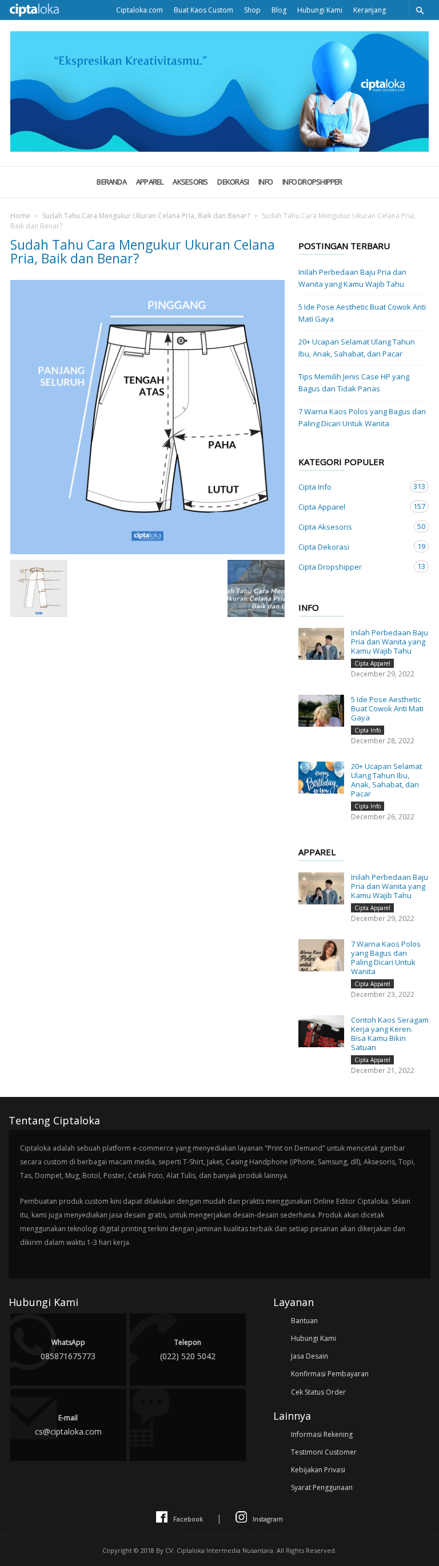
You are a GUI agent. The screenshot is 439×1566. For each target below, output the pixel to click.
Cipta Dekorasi (352, 546)
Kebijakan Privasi (318, 1470)
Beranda (111, 182)
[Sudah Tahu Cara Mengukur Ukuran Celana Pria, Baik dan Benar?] (147, 417)
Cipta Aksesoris (352, 526)
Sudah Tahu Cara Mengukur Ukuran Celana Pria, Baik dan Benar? (146, 216)
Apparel (149, 182)
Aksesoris (190, 182)
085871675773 (68, 1349)
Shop (252, 10)
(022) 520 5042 (187, 1349)
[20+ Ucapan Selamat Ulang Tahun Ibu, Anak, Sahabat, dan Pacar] (321, 778)
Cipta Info (352, 486)
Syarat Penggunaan (322, 1487)
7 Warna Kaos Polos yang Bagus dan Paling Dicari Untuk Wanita (362, 417)
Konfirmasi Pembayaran (330, 1374)
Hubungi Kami (319, 10)
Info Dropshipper (312, 182)
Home (20, 216)
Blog (279, 10)
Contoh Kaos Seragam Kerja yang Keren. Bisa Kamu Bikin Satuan (390, 1033)
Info (265, 182)
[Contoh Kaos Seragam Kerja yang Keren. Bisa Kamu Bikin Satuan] (321, 1031)
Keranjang (369, 10)
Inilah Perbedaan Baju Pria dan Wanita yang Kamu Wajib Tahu (352, 278)
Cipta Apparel (352, 506)
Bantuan (304, 1320)
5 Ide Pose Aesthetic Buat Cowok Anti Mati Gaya (362, 313)
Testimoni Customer (324, 1452)
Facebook (188, 1519)
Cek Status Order (318, 1392)
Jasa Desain (309, 1356)
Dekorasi (233, 182)
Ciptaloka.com (139, 10)
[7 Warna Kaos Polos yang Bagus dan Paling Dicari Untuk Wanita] (321, 955)
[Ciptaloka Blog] (219, 148)
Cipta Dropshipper (352, 566)
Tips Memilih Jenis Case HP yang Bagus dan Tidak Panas (353, 382)
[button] (419, 10)
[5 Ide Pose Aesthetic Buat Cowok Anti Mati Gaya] (321, 711)
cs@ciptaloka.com (68, 1425)
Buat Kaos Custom (203, 10)
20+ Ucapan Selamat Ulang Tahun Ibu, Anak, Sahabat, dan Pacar (356, 348)
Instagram (268, 1519)
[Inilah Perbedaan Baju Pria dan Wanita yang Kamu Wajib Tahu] (321, 644)
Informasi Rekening (322, 1434)
